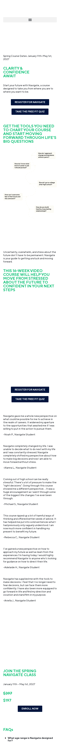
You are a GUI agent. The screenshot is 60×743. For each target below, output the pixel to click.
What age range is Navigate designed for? (30, 739)
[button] (30, 19)
